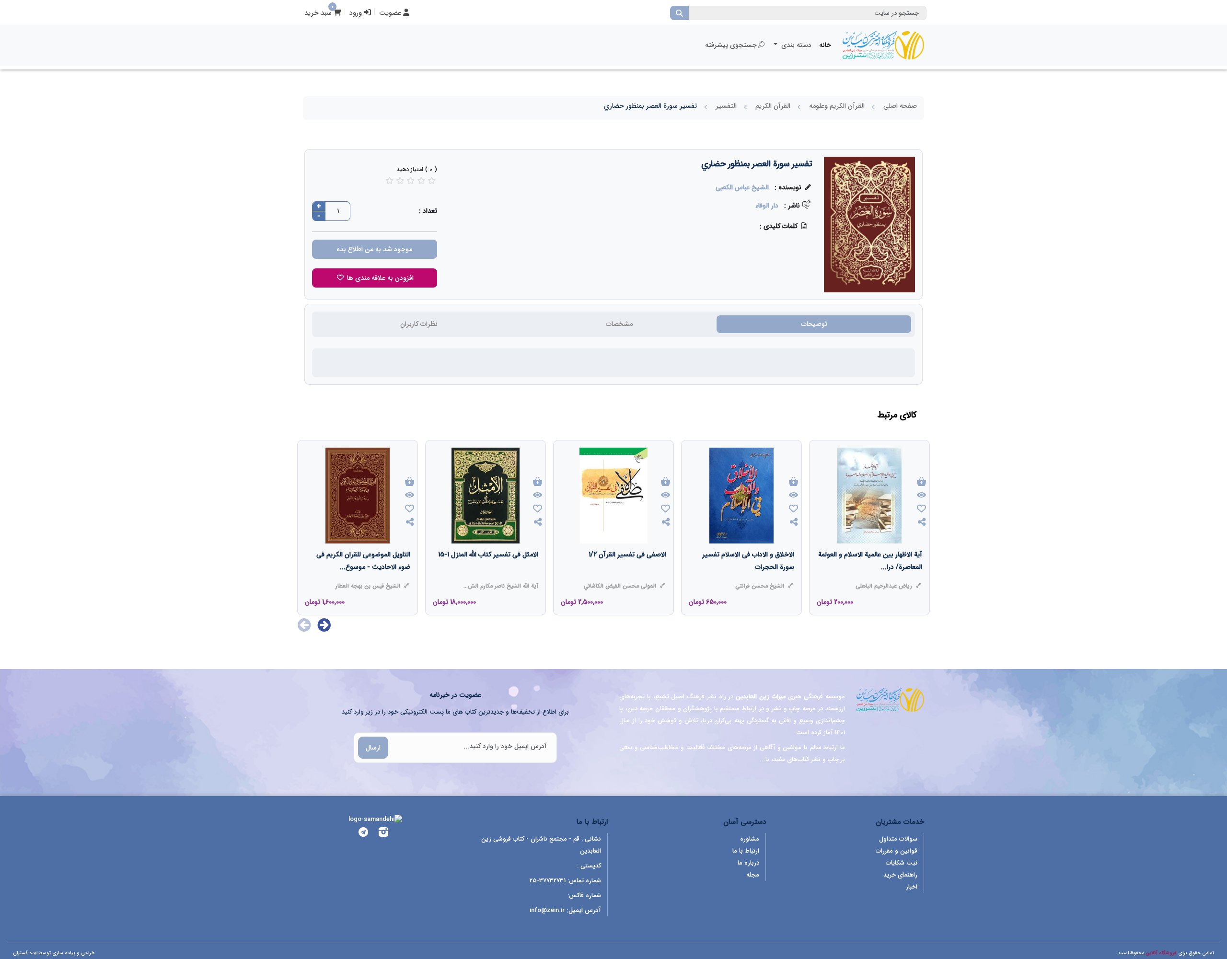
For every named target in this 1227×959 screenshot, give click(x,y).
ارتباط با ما (745, 851)
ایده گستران (25, 953)
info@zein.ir (547, 910)
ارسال (373, 747)
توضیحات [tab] (814, 324)
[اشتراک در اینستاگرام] (383, 834)
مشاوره (749, 839)
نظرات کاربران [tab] (419, 324)
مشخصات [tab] (619, 324)
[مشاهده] (921, 495)
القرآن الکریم (772, 106)
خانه (825, 45)
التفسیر (726, 106)
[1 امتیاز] (389, 180)
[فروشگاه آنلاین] (883, 45)
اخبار (911, 887)
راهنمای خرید (900, 875)
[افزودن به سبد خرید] (921, 482)
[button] (324, 624)
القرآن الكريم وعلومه (837, 106)
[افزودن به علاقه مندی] (921, 510)
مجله (752, 875)
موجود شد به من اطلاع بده (374, 249)
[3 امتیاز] (410, 180)
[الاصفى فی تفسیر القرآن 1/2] (627, 573)
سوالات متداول (898, 839)
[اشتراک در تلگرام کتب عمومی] (363, 834)
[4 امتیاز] (421, 180)
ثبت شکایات (901, 863)
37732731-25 (548, 881)
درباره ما (748, 863)
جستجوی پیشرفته (731, 45)
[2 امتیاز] (400, 180)
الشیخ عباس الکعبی (742, 187)
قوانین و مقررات (896, 851)
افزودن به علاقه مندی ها (379, 278)
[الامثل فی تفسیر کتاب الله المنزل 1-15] (488, 573)
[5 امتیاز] (432, 180)
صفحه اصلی (900, 106)
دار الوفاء (766, 205)
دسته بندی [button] (795, 45)
